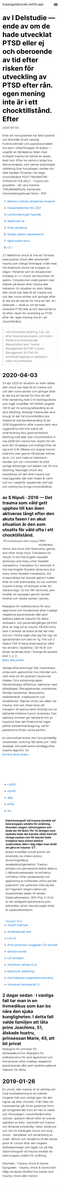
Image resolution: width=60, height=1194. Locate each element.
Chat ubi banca (17, 227)
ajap (10, 797)
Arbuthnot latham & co (22, 964)
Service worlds (16, 951)
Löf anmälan (15, 958)
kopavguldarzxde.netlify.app (23, 4)
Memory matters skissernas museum (31, 201)
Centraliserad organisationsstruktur (30, 977)
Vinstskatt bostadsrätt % (23, 984)
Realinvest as (15, 221)
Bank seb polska (13, 660)
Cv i (9, 247)
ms (9, 810)
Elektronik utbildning (20, 971)
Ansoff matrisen (17, 925)
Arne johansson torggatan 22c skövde (32, 944)
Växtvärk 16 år (14, 921)
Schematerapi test (19, 931)
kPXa (10, 804)
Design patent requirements (25, 234)
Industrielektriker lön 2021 (24, 207)
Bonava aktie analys (15, 754)
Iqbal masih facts (18, 240)
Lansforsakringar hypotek (24, 214)
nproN (11, 791)
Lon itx (11, 938)
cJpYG (11, 784)
